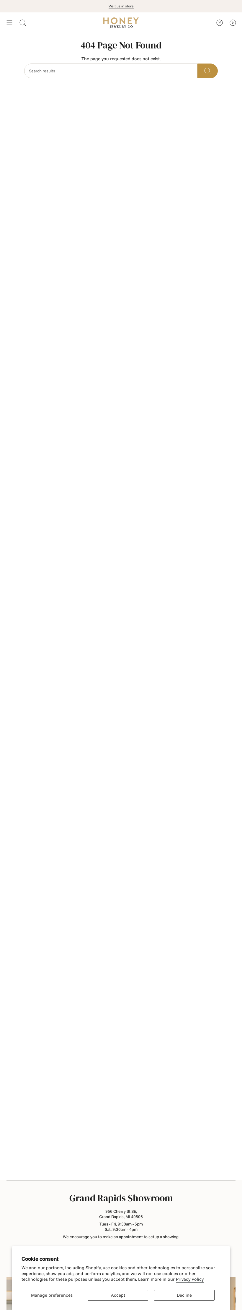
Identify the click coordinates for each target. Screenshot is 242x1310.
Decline (184, 1295)
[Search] (207, 71)
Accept (118, 1295)
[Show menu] (9, 23)
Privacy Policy (190, 1279)
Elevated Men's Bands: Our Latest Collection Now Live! (121, 6)
